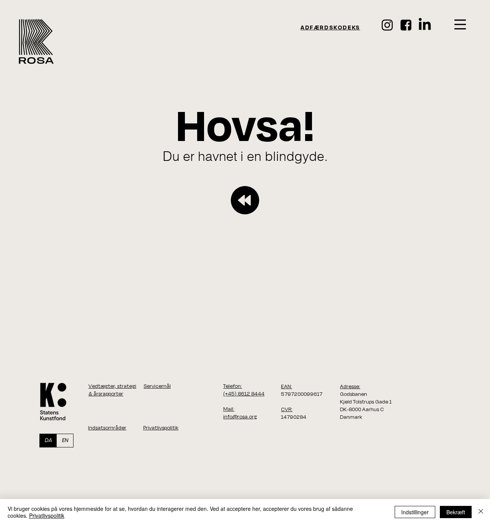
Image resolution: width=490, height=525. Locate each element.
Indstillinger (415, 512)
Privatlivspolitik (46, 515)
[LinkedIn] (424, 25)
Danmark (351, 417)
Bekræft (455, 512)
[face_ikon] (406, 25)
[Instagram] (387, 25)
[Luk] (480, 512)
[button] (460, 24)
